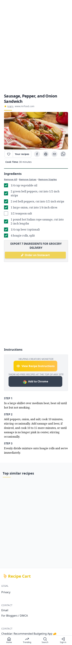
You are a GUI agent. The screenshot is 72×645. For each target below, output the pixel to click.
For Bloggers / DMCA (14, 615)
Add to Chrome (38, 381)
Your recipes (22, 154)
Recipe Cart (19, 576)
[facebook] (37, 154)
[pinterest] (46, 154)
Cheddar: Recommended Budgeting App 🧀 (28, 633)
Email (4, 610)
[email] (54, 154)
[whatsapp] (63, 154)
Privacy (5, 592)
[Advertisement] (36, 47)
